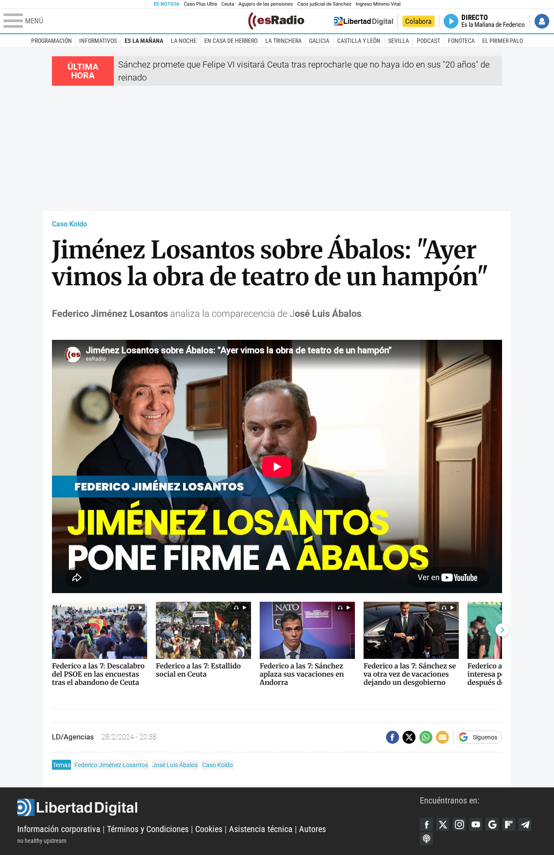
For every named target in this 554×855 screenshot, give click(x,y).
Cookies (208, 829)
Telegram (525, 824)
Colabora (418, 21)
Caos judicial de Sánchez (324, 4)
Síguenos (485, 737)
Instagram (459, 824)
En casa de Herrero (231, 40)
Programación (51, 40)
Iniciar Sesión (542, 21)
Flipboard (508, 824)
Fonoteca (461, 40)
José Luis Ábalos (175, 764)
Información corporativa (58, 829)
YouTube (475, 824)
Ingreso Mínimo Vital (378, 4)
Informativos (98, 40)
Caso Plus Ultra (200, 4)
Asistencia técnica (261, 829)
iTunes (426, 838)
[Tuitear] (409, 737)
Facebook (426, 824)
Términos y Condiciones (148, 829)
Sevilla (398, 40)
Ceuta (228, 4)
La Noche (183, 40)
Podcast (428, 40)
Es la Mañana (144, 40)
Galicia (319, 40)
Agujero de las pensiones (265, 4)
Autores (312, 829)
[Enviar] (425, 737)
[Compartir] (392, 737)
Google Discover (492, 824)
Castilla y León (358, 40)
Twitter (442, 824)
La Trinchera (283, 40)
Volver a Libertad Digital (363, 21)
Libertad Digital (218, 807)
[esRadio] (276, 21)
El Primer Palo (502, 40)
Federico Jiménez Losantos (111, 764)
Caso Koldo (69, 224)
